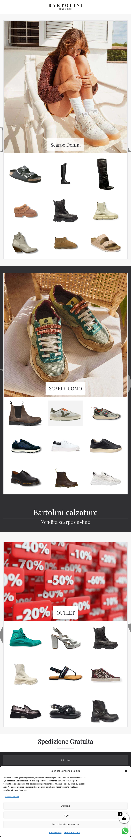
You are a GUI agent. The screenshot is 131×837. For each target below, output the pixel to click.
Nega (66, 815)
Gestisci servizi (12, 796)
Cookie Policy (55, 832)
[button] (126, 770)
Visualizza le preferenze (65, 824)
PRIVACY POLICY (72, 832)
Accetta (65, 805)
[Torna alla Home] (65, 7)
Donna (65, 760)
